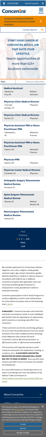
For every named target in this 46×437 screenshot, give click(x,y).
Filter (3, 81)
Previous (23, 235)
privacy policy (19, 409)
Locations (12, 3)
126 (27, 238)
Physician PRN (11, 159)
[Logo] (14, 11)
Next (23, 242)
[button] (41, 11)
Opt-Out (23, 428)
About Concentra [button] (13, 394)
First (23, 231)
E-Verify (9, 304)
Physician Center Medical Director (22, 169)
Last (23, 246)
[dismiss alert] (41, 21)
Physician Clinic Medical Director (21, 101)
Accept (23, 424)
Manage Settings (23, 433)
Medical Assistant (13, 88)
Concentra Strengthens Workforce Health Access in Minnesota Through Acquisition (19, 21)
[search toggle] (43, 3)
